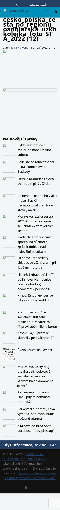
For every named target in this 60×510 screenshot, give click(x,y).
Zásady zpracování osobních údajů (30, 478)
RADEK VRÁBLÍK (20, 47)
